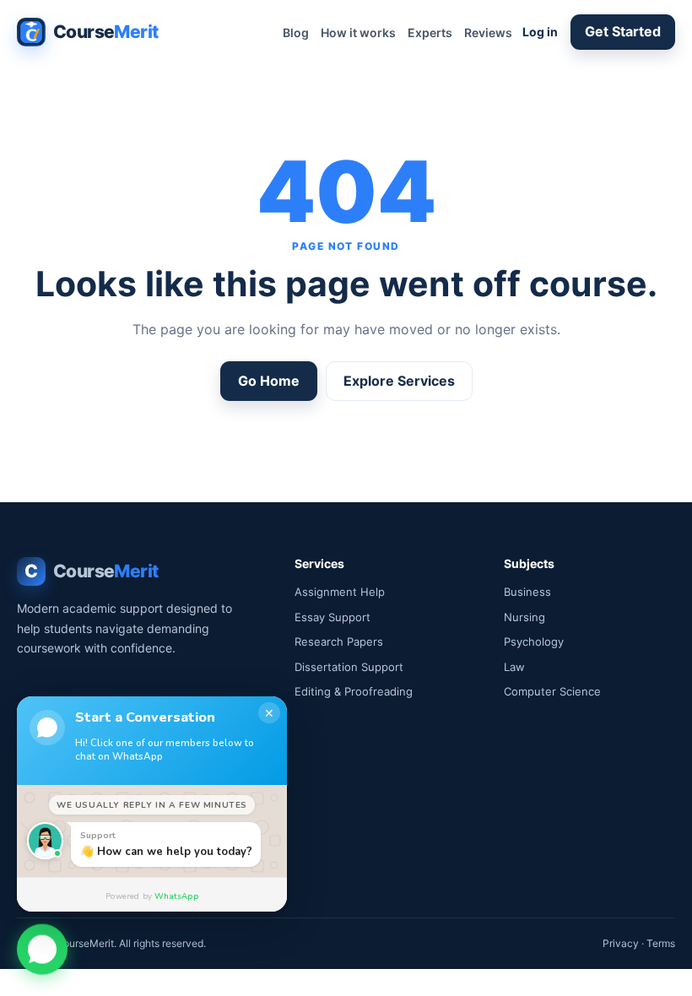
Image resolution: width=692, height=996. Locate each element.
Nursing (524, 617)
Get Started (623, 31)
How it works (358, 32)
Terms (660, 943)
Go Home (269, 380)
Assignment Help (340, 591)
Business (527, 591)
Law (514, 667)
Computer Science (552, 691)
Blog (296, 32)
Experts (430, 32)
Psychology (534, 641)
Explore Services (399, 380)
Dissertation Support (349, 667)
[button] (42, 948)
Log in (540, 31)
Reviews (488, 32)
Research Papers (339, 641)
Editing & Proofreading (354, 691)
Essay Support (332, 617)
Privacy (621, 943)
